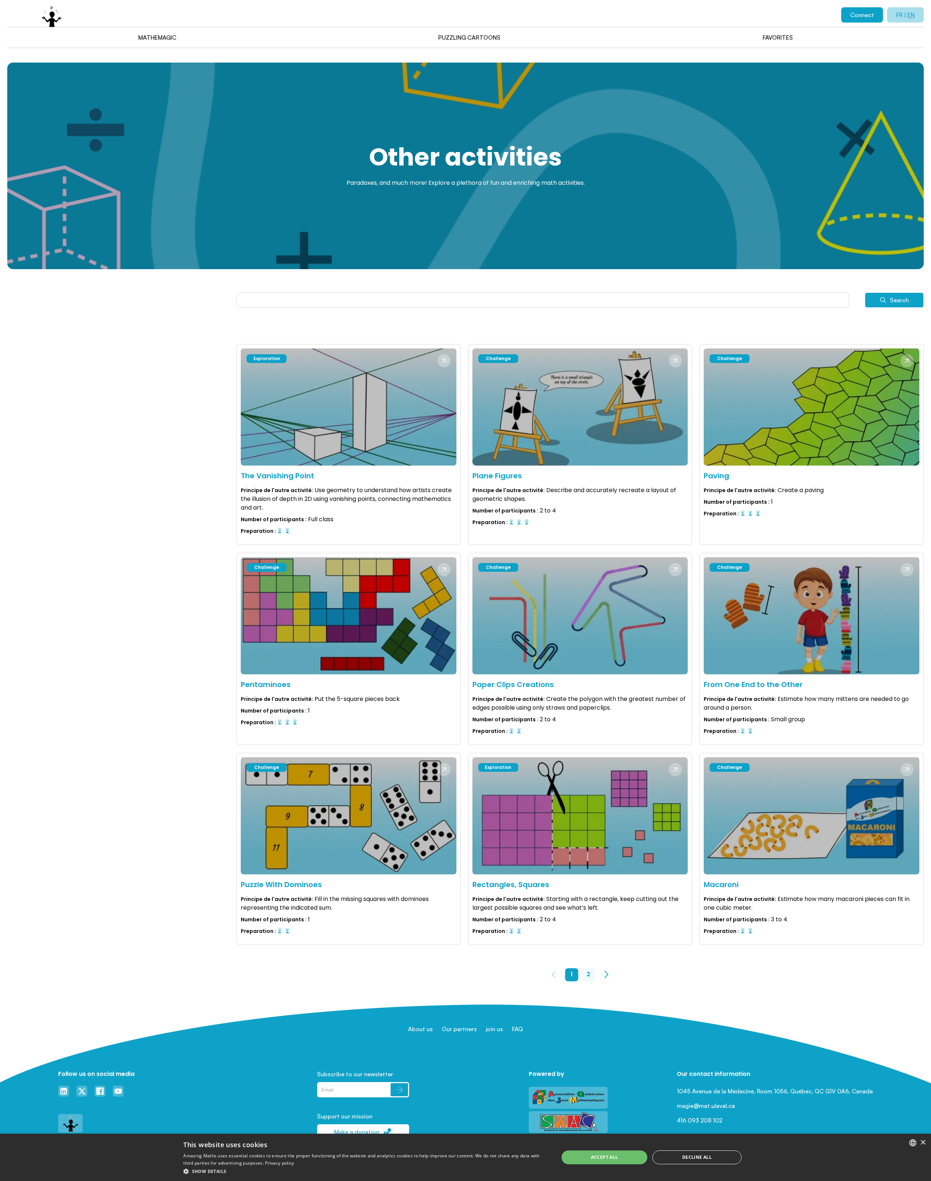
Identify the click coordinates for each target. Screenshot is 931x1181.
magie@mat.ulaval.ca (706, 1105)
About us (420, 1029)
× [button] (923, 1142)
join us (494, 1029)
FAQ (517, 1029)
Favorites (778, 37)
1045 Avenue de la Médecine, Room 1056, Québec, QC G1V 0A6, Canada (775, 1091)
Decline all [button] (697, 1157)
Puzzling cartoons (469, 37)
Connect (862, 15)
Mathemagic (157, 37)
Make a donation (356, 1132)
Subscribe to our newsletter (355, 1074)
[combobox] (912, 1142)
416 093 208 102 (699, 1120)
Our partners (459, 1029)
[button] (365, 1171)
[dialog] (465, 1157)
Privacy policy (279, 1163)
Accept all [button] (604, 1157)
